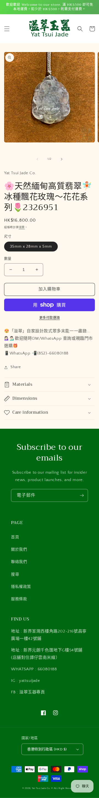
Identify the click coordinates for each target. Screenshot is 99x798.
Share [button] (15, 367)
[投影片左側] (37, 159)
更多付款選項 (49, 318)
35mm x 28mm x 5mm (31, 246)
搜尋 (15, 574)
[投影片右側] (62, 159)
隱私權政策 (21, 587)
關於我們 (19, 549)
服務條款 (19, 599)
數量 (8, 259)
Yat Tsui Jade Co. (41, 788)
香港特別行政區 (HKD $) (47, 749)
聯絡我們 (19, 562)
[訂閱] (82, 495)
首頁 (15, 537)
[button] (7, 29)
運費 (22, 227)
